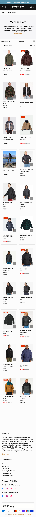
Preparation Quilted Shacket (8, 138)
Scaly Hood (24, 269)
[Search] (5, 7)
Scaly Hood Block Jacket (26, 203)
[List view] (34, 45)
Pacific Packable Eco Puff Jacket (25, 69)
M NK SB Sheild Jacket (7, 203)
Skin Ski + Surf (14, 514)
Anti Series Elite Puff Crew (25, 331)
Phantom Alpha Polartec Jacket (8, 365)
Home (3, 12)
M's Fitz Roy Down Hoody (8, 298)
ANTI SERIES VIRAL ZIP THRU (25, 397)
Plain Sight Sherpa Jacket (9, 102)
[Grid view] (31, 45)
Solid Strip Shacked (26, 235)
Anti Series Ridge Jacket (8, 397)
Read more (5, 454)
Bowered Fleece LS (9, 331)
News (4, 464)
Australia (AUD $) (8, 507)
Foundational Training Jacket (8, 235)
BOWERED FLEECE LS (26, 102)
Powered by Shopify (25, 514)
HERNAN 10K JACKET (9, 170)
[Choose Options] (14, 63)
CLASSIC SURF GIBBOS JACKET (7, 69)
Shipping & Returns (8, 471)
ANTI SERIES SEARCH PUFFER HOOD (26, 170)
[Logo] (18, 7)
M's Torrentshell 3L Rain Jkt (9, 269)
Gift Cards (5, 466)
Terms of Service (7, 475)
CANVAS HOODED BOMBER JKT (25, 138)
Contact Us (5, 468)
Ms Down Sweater (26, 298)
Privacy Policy (6, 473)
